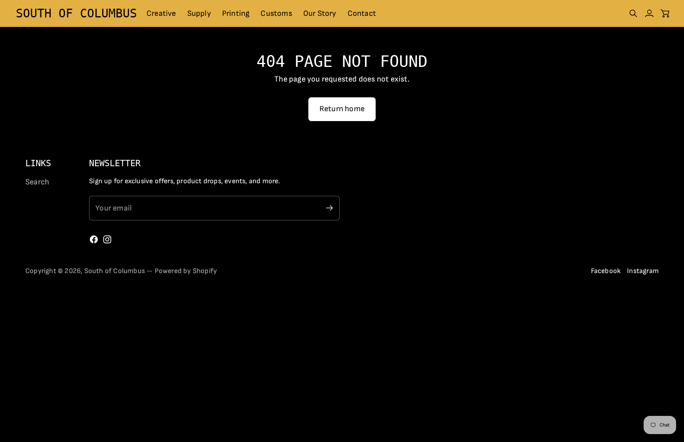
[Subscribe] (329, 207)
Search (37, 182)
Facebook (606, 271)
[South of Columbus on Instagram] (107, 239)
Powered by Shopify (186, 271)
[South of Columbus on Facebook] (94, 239)
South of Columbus (114, 271)
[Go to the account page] (649, 13)
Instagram (643, 271)
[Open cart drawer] (665, 13)
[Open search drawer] (633, 13)
